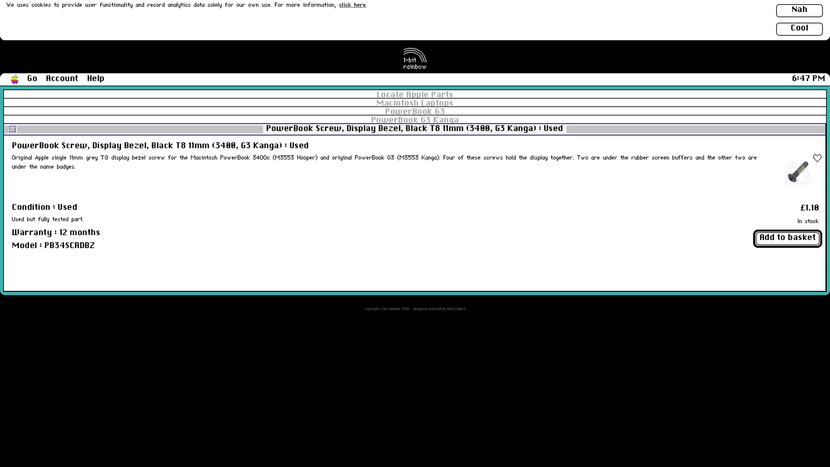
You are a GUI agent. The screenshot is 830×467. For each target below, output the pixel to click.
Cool (799, 28)
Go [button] (32, 79)
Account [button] (62, 79)
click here (352, 5)
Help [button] (96, 79)
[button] (15, 79)
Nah (800, 10)
